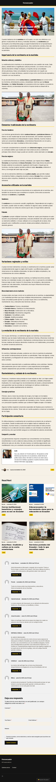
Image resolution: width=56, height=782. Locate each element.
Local (52, 469)
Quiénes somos (6, 767)
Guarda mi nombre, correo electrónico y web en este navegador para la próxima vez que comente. (28, 737)
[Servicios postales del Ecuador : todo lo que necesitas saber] (41, 531)
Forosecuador (28, 3)
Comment (8, 708)
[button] (3, 3)
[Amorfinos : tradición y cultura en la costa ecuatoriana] (14, 531)
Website (7, 728)
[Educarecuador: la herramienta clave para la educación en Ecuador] (41, 493)
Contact (14, 767)
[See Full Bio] (33, 462)
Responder (15, 574)
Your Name (8, 720)
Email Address (33, 720)
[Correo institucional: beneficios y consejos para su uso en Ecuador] (14, 493)
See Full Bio (29, 461)
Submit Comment (11, 742)
